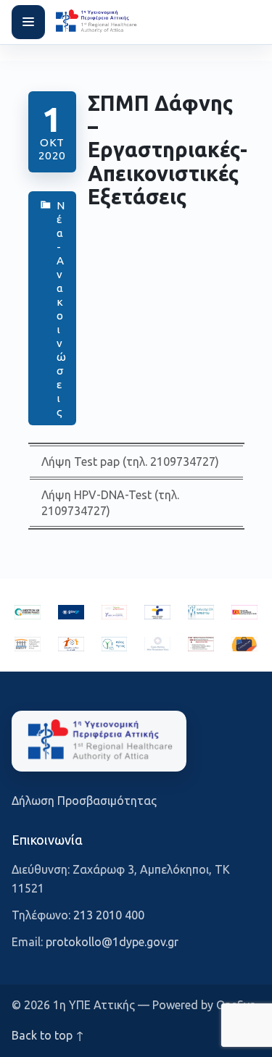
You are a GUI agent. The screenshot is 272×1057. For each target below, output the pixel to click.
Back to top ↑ (48, 1035)
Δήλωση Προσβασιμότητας (84, 800)
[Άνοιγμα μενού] (28, 21)
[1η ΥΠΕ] (99, 741)
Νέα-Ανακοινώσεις (61, 308)
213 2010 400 (108, 915)
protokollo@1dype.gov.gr (112, 941)
